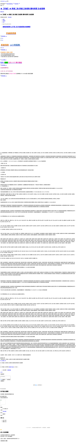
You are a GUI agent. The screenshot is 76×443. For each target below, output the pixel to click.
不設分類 (9, 17)
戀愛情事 (9, 370)
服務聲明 (48, 427)
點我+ (11, 62)
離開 (6, 440)
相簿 (3, 19)
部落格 (4, 20)
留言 (13, 366)
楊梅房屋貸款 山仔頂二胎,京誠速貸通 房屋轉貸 (16, 27)
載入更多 (2, 374)
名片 (3, 22)
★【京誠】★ (3, 360)
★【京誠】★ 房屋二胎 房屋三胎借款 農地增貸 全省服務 (22, 9)
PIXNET (29, 427)
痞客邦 (10, 366)
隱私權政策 (44, 427)
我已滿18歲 (3, 440)
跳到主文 (2, 11)
